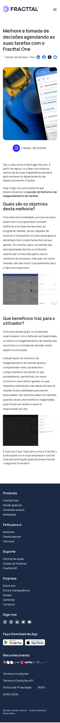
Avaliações (9, 514)
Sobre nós (9, 585)
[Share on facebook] (44, 57)
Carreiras (8, 599)
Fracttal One (10, 500)
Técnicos (8, 541)
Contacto (9, 604)
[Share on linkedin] (38, 57)
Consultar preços (13, 510)
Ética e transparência (16, 590)
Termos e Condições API (18, 680)
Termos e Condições (16, 673)
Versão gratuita (12, 505)
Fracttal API (10, 568)
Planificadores (12, 536)
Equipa (7, 595)
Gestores (8, 532)
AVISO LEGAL (11, 694)
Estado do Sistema (14, 563)
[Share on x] (49, 57)
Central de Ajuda (13, 559)
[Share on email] (55, 57)
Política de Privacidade (17, 687)
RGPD (41, 687)
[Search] (53, 22)
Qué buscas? (12, 16)
